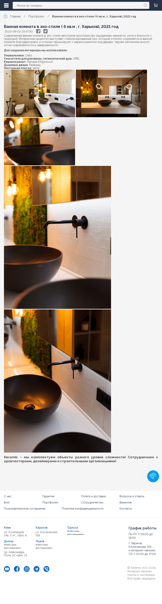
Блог (7, 502)
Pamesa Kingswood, (40, 61)
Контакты (126, 508)
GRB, (76, 58)
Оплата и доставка (93, 496)
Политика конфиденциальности (83, 508)
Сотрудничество (92, 502)
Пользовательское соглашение (24, 508)
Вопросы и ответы (132, 496)
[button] (153, 476)
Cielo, (29, 55)
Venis (36, 68)
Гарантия (48, 496)
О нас (7, 496)
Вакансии (126, 502)
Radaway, (35, 65)
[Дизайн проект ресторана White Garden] (39, 93)
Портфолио (50, 502)
